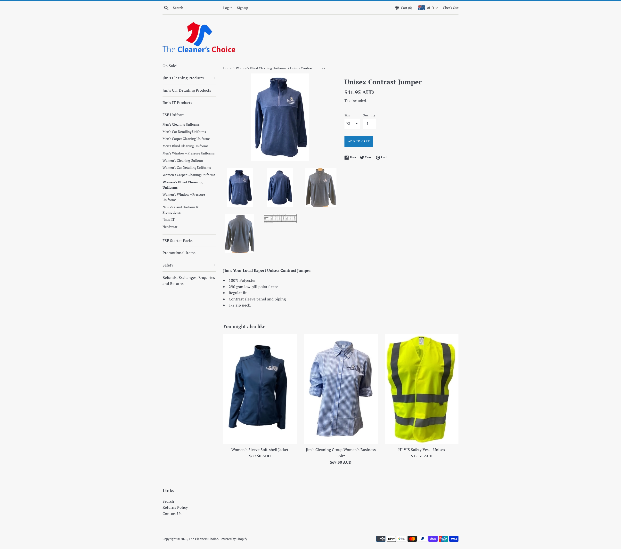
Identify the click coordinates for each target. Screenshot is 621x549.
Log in (227, 7)
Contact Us (172, 513)
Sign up (242, 7)
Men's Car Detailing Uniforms (184, 131)
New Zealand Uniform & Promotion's (181, 210)
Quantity (369, 115)
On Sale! (170, 65)
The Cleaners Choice (203, 539)
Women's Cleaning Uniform (183, 160)
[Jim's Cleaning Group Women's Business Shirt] (340, 389)
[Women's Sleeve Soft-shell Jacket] (260, 389)
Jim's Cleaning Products (189, 78)
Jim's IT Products (177, 102)
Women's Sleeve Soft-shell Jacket (259, 449)
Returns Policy (175, 507)
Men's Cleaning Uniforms (181, 124)
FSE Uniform (189, 114)
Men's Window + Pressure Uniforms (189, 153)
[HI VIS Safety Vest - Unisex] (421, 389)
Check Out (450, 7)
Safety (189, 265)
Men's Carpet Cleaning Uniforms (186, 139)
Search (168, 501)
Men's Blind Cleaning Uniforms (185, 146)
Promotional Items (179, 252)
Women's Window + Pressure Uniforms (184, 197)
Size (347, 115)
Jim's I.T (169, 219)
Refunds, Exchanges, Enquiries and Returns (189, 280)
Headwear (170, 227)
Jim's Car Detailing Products (187, 90)
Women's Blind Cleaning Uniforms (183, 185)
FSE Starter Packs (178, 240)
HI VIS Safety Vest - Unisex (421, 449)
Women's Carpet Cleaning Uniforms (189, 175)
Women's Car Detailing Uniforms (187, 167)
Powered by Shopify (233, 539)
